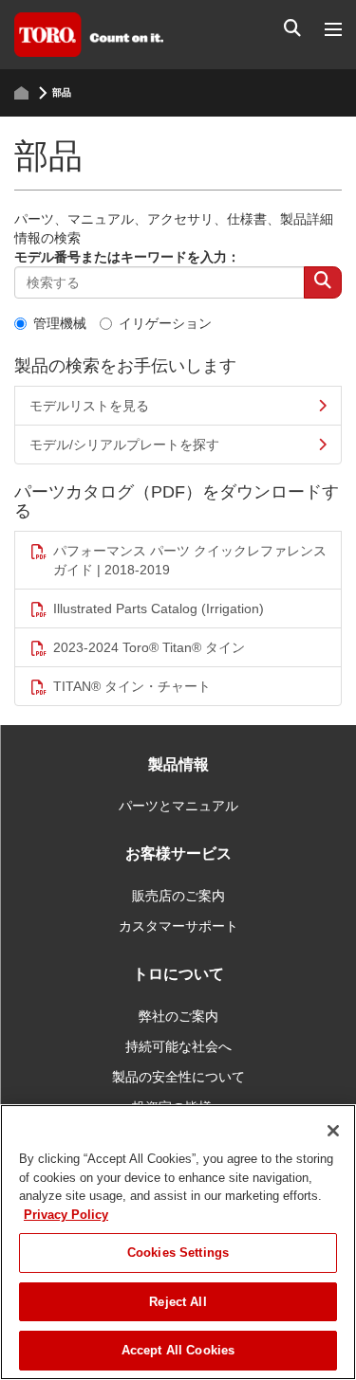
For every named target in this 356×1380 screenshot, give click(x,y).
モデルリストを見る (89, 405)
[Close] (333, 1131)
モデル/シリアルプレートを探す (124, 444)
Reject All (177, 1302)
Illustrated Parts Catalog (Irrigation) (158, 608)
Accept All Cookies (178, 1350)
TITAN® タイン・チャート (132, 686)
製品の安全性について (178, 1076)
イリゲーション (165, 323)
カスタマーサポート (178, 926)
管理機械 (59, 323)
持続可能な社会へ (178, 1046)
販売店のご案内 (178, 895)
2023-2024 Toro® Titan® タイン (149, 647)
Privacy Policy (66, 1215)
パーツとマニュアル (178, 805)
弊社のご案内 (178, 1016)
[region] (178, 1242)
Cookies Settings (178, 1252)
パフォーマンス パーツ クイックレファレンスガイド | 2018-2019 (190, 560)
